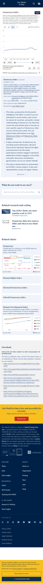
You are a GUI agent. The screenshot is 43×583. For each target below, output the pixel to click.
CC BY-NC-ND (6, 69)
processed (15, 98)
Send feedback (7, 543)
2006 (10, 62)
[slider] (15, 62)
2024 (37, 62)
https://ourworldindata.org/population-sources (19, 375)
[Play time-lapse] (4, 62)
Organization (26, 471)
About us (25, 466)
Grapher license (7, 540)
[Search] (34, 3)
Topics (4, 466)
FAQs (15, 446)
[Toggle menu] (4, 3)
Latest (4, 485)
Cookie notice (6, 532)
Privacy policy (6, 529)
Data (3, 471)
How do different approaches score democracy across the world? (23, 72)
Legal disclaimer (7, 536)
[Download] (29, 68)
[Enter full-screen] (38, 68)
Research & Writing (8, 504)
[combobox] (34, 3)
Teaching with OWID (9, 494)
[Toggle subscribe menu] (39, 3)
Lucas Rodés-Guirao (18, 106)
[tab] (5, 27)
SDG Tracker (6, 490)
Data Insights (6, 475)
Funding (25, 475)
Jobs (23, 485)
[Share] (34, 68)
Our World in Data (21, 3)
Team (24, 480)
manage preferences (30, 568)
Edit (34, 27)
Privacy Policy (17, 568)
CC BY (8, 434)
